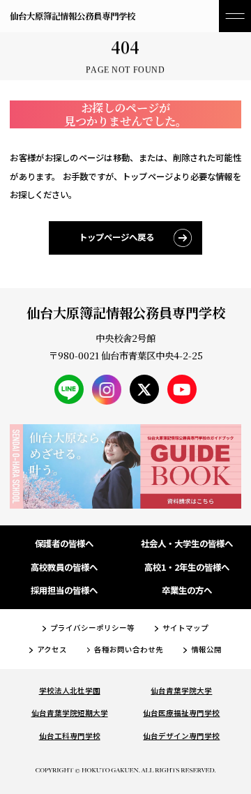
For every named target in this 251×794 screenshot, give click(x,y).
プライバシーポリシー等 (92, 627)
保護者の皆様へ (64, 543)
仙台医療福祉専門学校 (181, 712)
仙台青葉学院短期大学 (69, 712)
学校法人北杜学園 (69, 690)
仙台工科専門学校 (69, 736)
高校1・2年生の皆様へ (186, 567)
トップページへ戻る (116, 237)
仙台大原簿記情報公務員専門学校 (72, 16)
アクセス (52, 649)
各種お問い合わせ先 (128, 649)
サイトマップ (185, 627)
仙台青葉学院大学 (181, 690)
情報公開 (206, 649)
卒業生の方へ (187, 590)
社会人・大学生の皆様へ (187, 543)
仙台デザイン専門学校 (181, 736)
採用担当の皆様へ (64, 590)
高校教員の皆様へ (64, 567)
